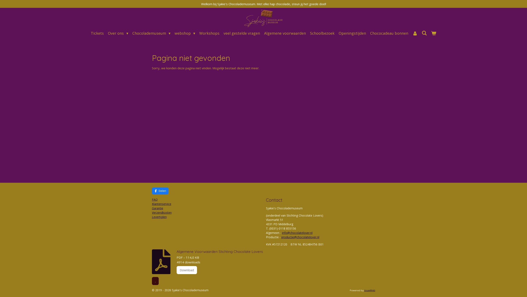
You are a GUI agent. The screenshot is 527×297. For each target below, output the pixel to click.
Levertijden (159, 217)
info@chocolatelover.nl (297, 233)
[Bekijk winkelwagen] (433, 33)
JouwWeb (369, 290)
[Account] (415, 33)
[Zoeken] (424, 33)
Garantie (157, 208)
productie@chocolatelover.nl (300, 237)
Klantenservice (161, 204)
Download (187, 270)
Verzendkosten (162, 212)
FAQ (155, 200)
